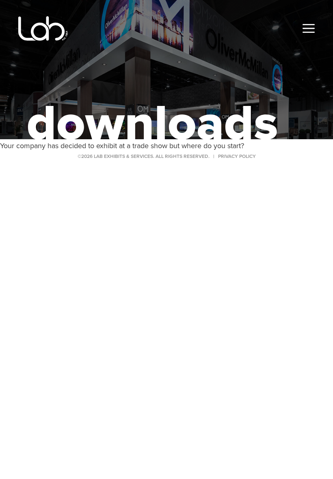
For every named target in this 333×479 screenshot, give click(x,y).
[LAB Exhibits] (43, 28)
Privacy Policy (237, 156)
